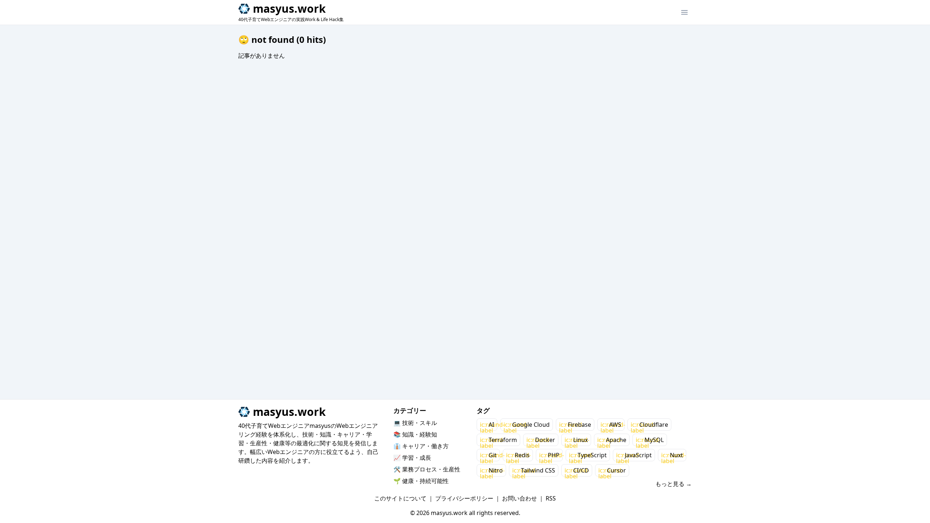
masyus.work (289, 8)
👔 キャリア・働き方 (421, 446)
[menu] (684, 12)
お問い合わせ (519, 498)
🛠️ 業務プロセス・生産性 (426, 469)
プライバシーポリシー (464, 498)
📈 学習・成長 (412, 458)
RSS (551, 498)
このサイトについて (400, 498)
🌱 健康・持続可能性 (421, 481)
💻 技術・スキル (415, 423)
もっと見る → (673, 484)
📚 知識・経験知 (415, 434)
